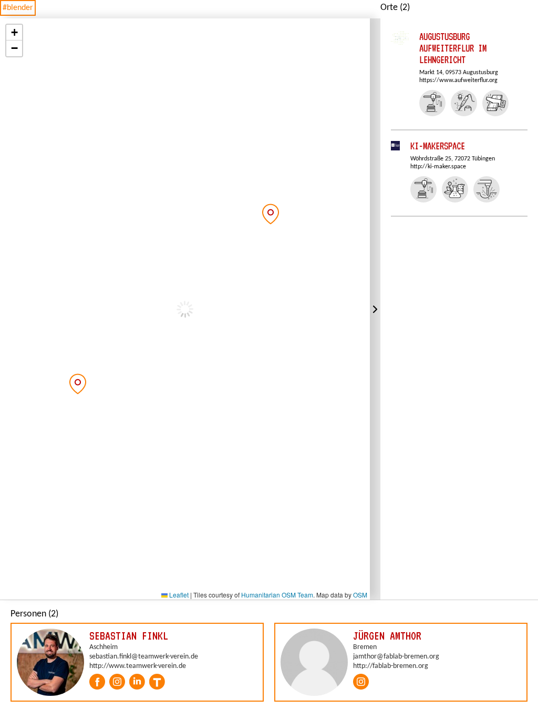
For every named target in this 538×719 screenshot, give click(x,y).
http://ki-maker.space (438, 167)
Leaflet (178, 594)
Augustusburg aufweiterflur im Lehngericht (453, 48)
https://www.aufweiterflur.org (458, 80)
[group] (137, 662)
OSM (360, 594)
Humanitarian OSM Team (277, 594)
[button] (77, 383)
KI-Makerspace (437, 145)
